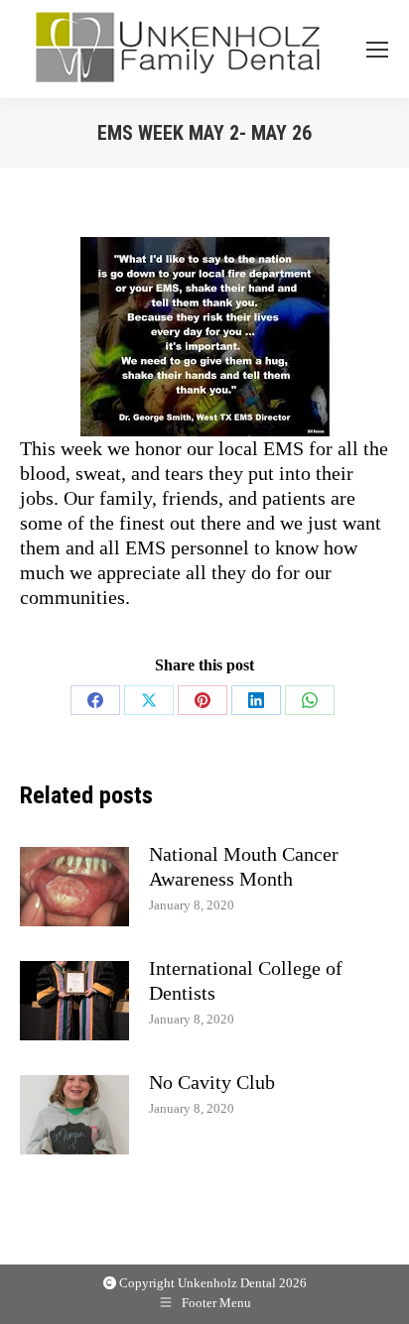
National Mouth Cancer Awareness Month (244, 866)
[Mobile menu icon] (377, 49)
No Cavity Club (212, 1082)
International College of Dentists (245, 980)
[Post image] (74, 886)
